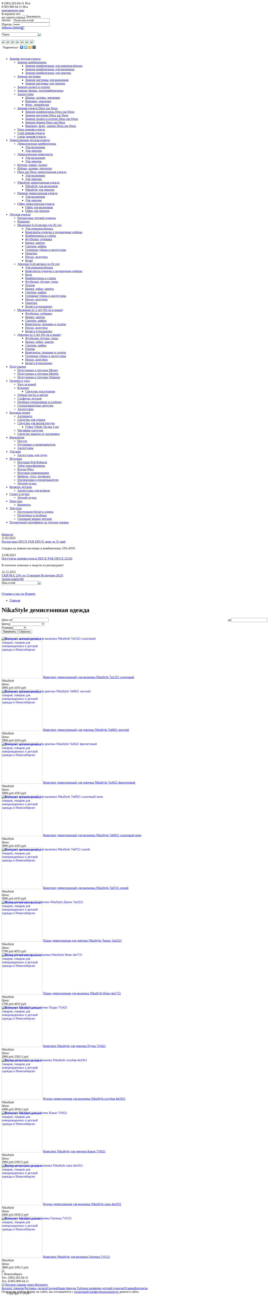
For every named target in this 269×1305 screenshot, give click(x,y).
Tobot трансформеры (31, 465)
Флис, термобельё (37, 104)
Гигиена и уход (19, 380)
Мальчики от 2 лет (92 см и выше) (40, 310)
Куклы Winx (25, 469)
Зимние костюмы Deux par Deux (47, 115)
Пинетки (31, 253)
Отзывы (129, 1288)
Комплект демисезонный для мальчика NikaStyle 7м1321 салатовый (88, 677)
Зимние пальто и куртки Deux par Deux (51, 119)
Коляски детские (20, 487)
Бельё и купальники (38, 306)
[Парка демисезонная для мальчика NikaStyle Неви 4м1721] (22, 993)
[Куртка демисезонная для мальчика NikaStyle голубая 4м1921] (22, 1098)
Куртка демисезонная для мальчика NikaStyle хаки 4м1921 (82, 1204)
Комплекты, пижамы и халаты (45, 324)
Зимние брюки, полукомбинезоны (40, 90)
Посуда (22, 441)
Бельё (29, 260)
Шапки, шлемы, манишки (42, 97)
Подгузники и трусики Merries (37, 373)
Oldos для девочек (37, 211)
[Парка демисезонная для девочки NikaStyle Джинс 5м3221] (22, 940)
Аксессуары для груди (32, 455)
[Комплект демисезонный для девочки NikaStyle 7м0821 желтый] (22, 729)
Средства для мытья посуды (36, 423)
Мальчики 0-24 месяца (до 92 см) (39, 225)
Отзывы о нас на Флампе (18, 593)
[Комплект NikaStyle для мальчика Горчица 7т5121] (22, 1256)
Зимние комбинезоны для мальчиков (49, 69)
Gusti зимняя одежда (31, 133)
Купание (23, 388)
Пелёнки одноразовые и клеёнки (39, 402)
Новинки (23, 221)
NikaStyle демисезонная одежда (38, 182)
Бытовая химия (19, 412)
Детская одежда (20, 214)
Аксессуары (25, 94)
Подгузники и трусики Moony (37, 370)
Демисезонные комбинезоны (36, 143)
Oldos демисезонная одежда (36, 203)
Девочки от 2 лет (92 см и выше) (39, 334)
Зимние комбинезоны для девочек (48, 73)
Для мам (15, 451)
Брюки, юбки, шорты (39, 288)
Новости (7, 534)
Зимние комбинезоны (31, 62)
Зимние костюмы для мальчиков (47, 80)
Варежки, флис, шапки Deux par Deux (50, 126)
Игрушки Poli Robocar (32, 462)
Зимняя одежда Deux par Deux (37, 108)
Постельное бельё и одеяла (35, 511)
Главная (14, 600)
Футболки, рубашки (38, 239)
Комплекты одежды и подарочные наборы (53, 232)
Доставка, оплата (35, 1288)
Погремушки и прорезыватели (37, 480)
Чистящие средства (30, 430)
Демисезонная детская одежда (29, 140)
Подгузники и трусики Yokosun (38, 377)
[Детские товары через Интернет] (25, 1284)
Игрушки (15, 458)
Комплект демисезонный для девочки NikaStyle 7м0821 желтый (86, 729)
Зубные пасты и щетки (32, 395)
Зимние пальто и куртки (33, 87)
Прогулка (15, 501)
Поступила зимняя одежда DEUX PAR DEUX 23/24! (37, 558)
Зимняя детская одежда (25, 58)
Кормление (16, 437)
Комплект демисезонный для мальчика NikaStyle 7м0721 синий (85, 888)
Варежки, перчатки (38, 101)
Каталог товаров (13, 1288)
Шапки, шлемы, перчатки (34, 168)
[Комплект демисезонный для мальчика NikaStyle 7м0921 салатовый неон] (22, 835)
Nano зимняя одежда (31, 129)
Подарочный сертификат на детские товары (39, 522)
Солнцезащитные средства (35, 405)
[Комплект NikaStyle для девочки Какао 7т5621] (22, 1151)
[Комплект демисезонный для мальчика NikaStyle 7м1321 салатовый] (22, 677)
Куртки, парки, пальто (32, 165)
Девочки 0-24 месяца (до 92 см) (38, 264)
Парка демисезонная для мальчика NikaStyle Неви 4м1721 (82, 993)
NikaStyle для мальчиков (41, 186)
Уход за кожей (26, 384)
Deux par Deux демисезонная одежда (41, 172)
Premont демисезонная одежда (37, 193)
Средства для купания (40, 391)
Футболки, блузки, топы (41, 281)
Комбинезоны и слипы (40, 235)
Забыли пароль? (12, 27)
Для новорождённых (39, 228)
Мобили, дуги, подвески (33, 476)
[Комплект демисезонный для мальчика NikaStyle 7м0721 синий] (22, 888)
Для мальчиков (35, 147)
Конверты (24, 504)
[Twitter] (26, 47)
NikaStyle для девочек (39, 189)
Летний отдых (27, 483)
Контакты (141, 1288)
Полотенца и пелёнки (32, 515)
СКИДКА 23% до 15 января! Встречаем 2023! (32, 575)
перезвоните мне (13, 10)
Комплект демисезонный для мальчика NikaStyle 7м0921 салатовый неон (92, 835)
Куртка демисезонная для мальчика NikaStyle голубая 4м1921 (84, 1098)
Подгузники (17, 366)
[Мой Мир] (34, 47)
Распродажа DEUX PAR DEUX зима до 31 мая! (34, 541)
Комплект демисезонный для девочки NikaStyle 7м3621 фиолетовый (89, 782)
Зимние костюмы (29, 76)
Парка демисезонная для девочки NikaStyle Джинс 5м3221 (82, 940)
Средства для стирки (31, 419)
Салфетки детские (29, 398)
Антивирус (24, 416)
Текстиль (15, 508)
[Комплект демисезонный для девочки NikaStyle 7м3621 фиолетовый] (22, 782)
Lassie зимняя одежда (31, 136)
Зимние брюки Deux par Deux (45, 122)
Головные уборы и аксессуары (45, 249)
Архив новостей (13, 579)
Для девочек (33, 150)
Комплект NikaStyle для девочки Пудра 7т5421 (74, 1046)
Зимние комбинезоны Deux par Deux (49, 111)
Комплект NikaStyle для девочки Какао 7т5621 (74, 1151)
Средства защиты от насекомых (38, 434)
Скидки (52, 1288)
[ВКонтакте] (22, 47)
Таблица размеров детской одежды (100, 1288)
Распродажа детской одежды (36, 218)
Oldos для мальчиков (39, 207)
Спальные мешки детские (34, 518)
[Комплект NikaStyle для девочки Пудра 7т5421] (22, 1046)
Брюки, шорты (35, 242)
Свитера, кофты (35, 246)
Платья (30, 285)
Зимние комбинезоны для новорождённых (54, 65)
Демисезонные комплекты (35, 154)
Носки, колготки (36, 257)
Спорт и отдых (19, 494)
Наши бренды (67, 1288)
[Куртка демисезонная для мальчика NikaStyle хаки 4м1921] (22, 1204)
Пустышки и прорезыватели (36, 444)
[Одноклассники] (30, 47)
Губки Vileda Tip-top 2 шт (42, 426)
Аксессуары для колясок (33, 490)
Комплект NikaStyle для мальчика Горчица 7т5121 (76, 1256)
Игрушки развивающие (33, 472)
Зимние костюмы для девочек (45, 83)
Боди (28, 274)
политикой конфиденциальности (96, 1291)
